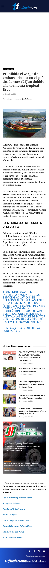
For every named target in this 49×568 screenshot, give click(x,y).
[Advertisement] (24, 38)
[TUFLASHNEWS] (25, 7)
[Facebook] (5, 105)
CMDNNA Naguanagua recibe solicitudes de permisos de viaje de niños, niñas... (31, 384)
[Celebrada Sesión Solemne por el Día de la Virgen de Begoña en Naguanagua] (9, 399)
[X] (11, 105)
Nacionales (8, 69)
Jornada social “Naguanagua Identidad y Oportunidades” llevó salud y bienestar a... (32, 411)
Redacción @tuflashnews (22, 99)
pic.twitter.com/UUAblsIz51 (23, 322)
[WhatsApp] (24, 105)
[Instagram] (34, 551)
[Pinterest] (18, 105)
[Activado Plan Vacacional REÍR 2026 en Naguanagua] (9, 372)
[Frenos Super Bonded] (24, 448)
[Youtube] (44, 551)
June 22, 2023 (12, 331)
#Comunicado (12, 292)
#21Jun (27, 292)
